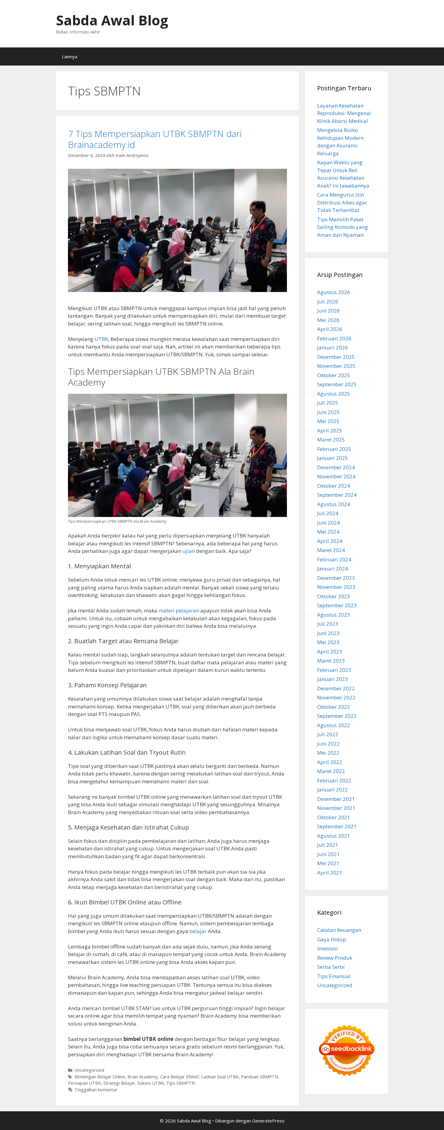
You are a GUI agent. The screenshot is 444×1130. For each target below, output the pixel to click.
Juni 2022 (328, 743)
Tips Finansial (334, 976)
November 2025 (336, 365)
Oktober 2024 (333, 485)
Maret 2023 (331, 660)
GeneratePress (268, 1121)
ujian (188, 550)
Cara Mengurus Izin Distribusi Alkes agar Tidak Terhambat (342, 202)
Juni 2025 (328, 412)
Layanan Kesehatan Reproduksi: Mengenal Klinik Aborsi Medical (344, 113)
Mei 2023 (328, 642)
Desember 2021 (336, 798)
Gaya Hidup (331, 939)
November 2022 (336, 697)
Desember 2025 (336, 356)
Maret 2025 (331, 439)
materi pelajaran (179, 610)
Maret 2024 (331, 550)
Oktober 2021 (333, 817)
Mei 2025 (328, 421)
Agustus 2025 (333, 393)
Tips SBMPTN (180, 1083)
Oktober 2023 (333, 596)
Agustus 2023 (333, 614)
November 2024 (336, 476)
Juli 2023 (327, 623)
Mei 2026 (328, 319)
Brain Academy (142, 1077)
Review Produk (334, 957)
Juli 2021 (327, 844)
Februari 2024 (334, 559)
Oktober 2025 (333, 375)
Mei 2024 (328, 531)
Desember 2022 (336, 688)
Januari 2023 (332, 679)
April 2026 (329, 329)
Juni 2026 (328, 310)
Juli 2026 (327, 301)
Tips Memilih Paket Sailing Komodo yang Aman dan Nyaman (342, 227)
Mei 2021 (328, 863)
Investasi (327, 948)
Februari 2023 (334, 669)
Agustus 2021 (333, 835)
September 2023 (337, 605)
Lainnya (69, 56)
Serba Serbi (331, 966)
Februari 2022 (334, 780)
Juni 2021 (328, 854)
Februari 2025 (334, 448)
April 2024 (329, 541)
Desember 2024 (336, 467)
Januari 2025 (332, 457)
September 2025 (337, 384)
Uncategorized (89, 1070)
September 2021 (337, 826)
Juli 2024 (327, 513)
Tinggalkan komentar (96, 1090)
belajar (198, 931)
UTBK (101, 338)
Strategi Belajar (119, 1083)
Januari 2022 (332, 789)
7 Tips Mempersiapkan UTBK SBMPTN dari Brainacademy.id (155, 139)
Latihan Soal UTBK (220, 1077)
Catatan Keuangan (339, 929)
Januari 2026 (332, 347)
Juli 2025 (327, 402)
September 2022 (337, 715)
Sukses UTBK (150, 1083)
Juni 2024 (328, 522)
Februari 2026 (334, 338)
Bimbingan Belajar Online (100, 1077)
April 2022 (329, 762)
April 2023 (329, 651)
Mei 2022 (328, 752)
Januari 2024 (332, 568)
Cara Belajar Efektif (179, 1077)
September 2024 (337, 494)
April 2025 (329, 430)
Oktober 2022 (333, 706)
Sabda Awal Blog (112, 20)
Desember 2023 (336, 577)
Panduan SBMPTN (259, 1077)
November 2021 (336, 807)
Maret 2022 (331, 771)
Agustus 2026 (333, 292)
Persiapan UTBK (84, 1083)
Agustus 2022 (333, 725)
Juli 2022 (327, 734)
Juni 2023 (328, 633)
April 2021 (329, 872)
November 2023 (336, 586)
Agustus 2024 (333, 504)
